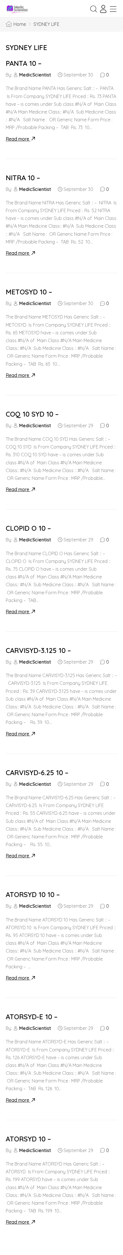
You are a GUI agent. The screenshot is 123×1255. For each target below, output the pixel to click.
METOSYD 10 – (29, 292)
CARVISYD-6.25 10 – (37, 772)
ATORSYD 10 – (28, 1139)
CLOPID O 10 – (28, 528)
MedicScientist (35, 75)
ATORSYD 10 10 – (33, 894)
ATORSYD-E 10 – (31, 1016)
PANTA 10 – (23, 63)
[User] (103, 9)
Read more (18, 139)
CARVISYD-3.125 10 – (38, 650)
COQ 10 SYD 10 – (32, 414)
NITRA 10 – (23, 177)
